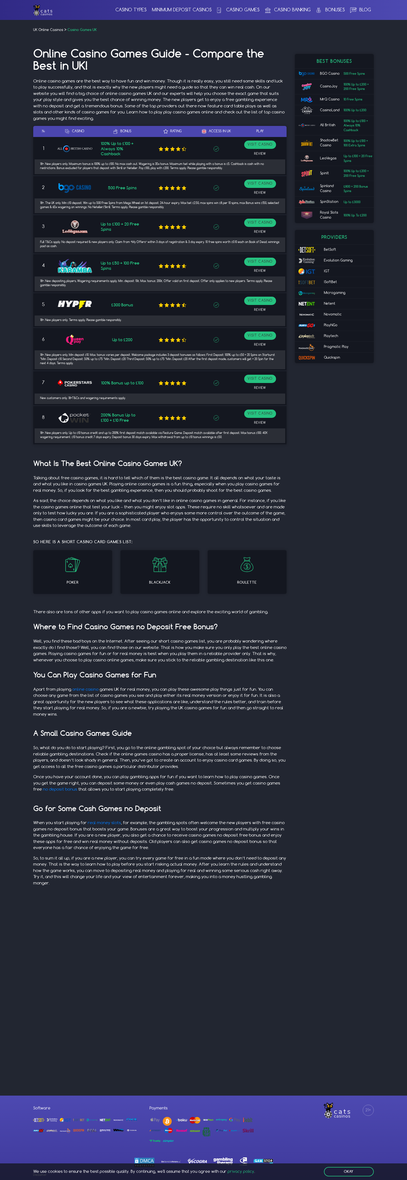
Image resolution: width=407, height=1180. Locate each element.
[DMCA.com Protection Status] (144, 1162)
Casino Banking (292, 10)
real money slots (104, 823)
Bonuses (335, 10)
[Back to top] (397, 1172)
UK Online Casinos (48, 30)
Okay (349, 1171)
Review (260, 153)
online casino (85, 689)
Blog (365, 10)
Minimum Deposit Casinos (182, 10)
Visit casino (260, 144)
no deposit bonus (60, 789)
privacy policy (241, 1172)
